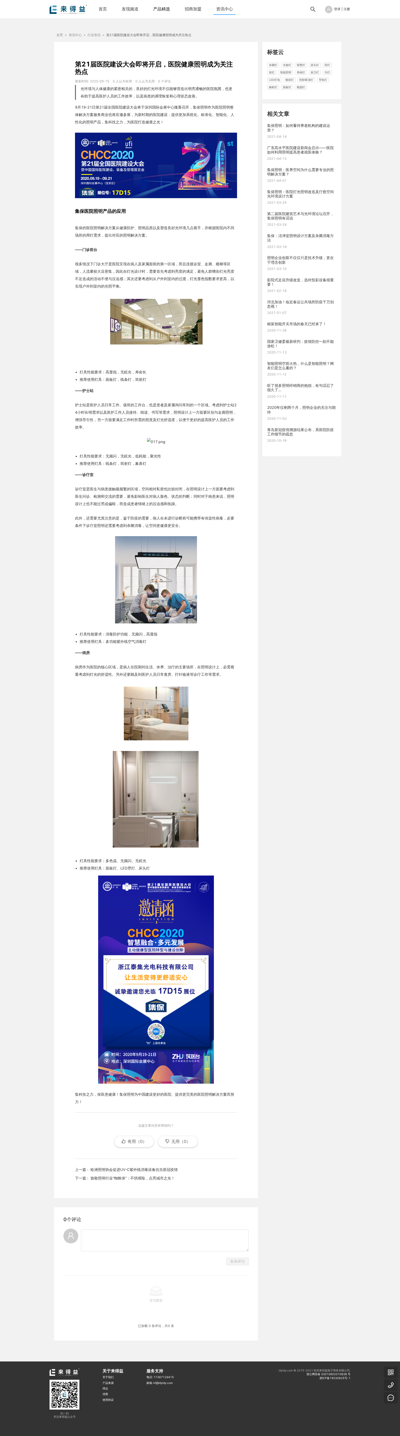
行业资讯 (94, 35)
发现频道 (130, 8)
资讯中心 (224, 8)
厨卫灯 (315, 72)
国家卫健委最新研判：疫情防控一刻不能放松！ (300, 343)
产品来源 (108, 1383)
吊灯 (327, 72)
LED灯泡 (274, 79)
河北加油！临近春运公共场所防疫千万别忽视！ (300, 304)
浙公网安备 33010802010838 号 (328, 1374)
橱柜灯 (273, 87)
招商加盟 (193, 8)
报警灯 (301, 65)
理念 (105, 1388)
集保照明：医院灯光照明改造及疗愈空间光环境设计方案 (300, 193)
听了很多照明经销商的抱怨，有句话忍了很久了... (300, 387)
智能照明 (285, 72)
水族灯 (287, 65)
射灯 (272, 72)
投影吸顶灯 (306, 79)
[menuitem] (103, 9)
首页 (103, 8)
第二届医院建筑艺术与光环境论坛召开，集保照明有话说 (300, 215)
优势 (105, 1394)
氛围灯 (301, 87)
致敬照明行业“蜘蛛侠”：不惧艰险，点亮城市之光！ (133, 1178)
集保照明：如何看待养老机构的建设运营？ (298, 127)
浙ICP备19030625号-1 (334, 1378)
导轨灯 (323, 79)
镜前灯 (289, 79)
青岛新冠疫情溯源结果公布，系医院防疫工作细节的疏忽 (300, 431)
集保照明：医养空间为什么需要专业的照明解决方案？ (300, 171)
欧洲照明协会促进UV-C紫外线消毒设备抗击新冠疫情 (134, 1169)
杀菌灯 (273, 65)
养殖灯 (301, 72)
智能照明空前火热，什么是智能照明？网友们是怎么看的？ (300, 365)
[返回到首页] (68, 9)
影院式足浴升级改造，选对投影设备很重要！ (300, 282)
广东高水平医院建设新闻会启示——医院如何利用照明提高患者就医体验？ (300, 149)
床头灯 (315, 65)
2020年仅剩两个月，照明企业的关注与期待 (301, 409)
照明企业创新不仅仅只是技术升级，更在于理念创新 (300, 260)
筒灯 (327, 65)
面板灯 (287, 87)
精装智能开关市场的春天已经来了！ (296, 324)
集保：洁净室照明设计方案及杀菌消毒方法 (300, 237)
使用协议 (108, 1400)
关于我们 (108, 1377)
